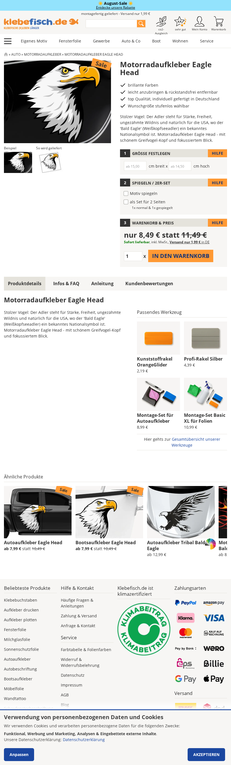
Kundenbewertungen (149, 283)
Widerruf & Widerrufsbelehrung (80, 662)
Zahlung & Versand (79, 615)
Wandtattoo (15, 698)
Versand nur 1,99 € (190, 242)
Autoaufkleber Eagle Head (33, 542)
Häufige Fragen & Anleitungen (77, 603)
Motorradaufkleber (42, 54)
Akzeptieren (206, 754)
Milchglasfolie (17, 639)
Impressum (71, 685)
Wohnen (180, 41)
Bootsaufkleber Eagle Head (105, 542)
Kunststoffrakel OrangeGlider (154, 362)
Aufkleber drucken (21, 610)
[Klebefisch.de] (41, 24)
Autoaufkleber (17, 659)
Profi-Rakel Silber (203, 359)
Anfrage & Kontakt (78, 625)
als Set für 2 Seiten (147, 201)
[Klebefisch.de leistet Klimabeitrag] (143, 629)
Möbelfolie (14, 688)
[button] (18, 162)
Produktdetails (24, 283)
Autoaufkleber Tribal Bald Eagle (176, 545)
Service (207, 41)
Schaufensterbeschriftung (28, 708)
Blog (65, 704)
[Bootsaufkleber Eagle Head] (109, 512)
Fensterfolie (70, 41)
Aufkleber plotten (20, 619)
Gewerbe (101, 41)
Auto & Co (131, 41)
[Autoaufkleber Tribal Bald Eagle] (181, 512)
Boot (156, 41)
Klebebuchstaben (20, 600)
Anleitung (102, 283)
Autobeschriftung (20, 669)
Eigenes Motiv (34, 41)
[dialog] (115, 737)
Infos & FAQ (66, 283)
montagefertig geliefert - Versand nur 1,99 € (115, 13)
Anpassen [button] (19, 754)
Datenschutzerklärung (84, 739)
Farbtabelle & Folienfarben (86, 649)
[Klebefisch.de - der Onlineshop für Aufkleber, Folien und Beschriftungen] (6, 54)
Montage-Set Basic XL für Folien (204, 418)
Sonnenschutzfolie (21, 649)
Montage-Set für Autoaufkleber (155, 418)
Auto (16, 54)
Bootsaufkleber (18, 678)
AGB (65, 695)
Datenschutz (73, 675)
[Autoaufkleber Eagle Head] (38, 512)
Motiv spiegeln (143, 193)
